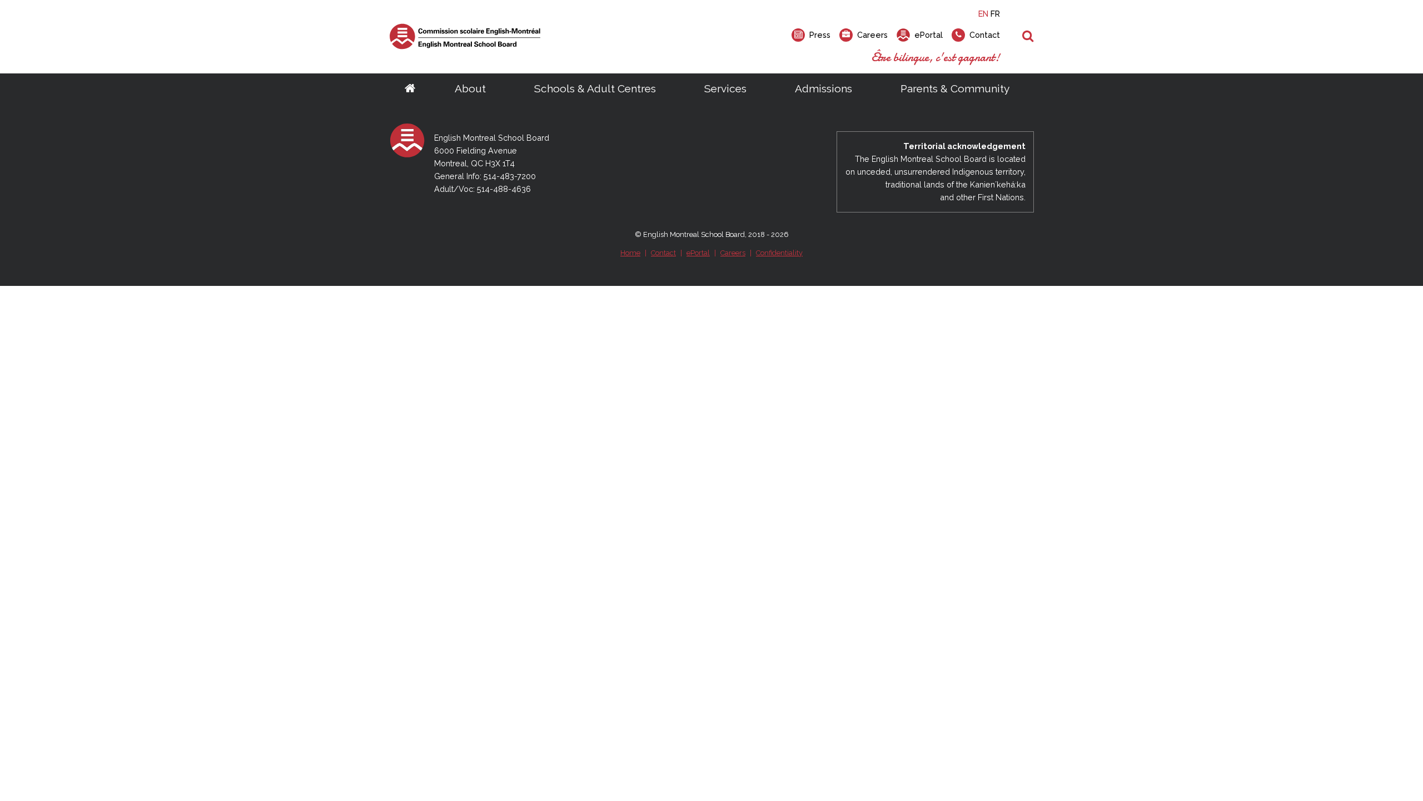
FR (995, 13)
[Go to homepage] (410, 89)
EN (983, 13)
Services (725, 88)
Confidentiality (779, 253)
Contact (663, 253)
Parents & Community (954, 88)
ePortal (698, 253)
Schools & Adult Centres (595, 88)
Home (630, 253)
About (470, 88)
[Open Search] (1028, 36)
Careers (732, 253)
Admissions (823, 88)
